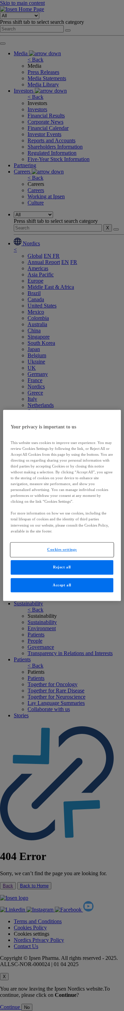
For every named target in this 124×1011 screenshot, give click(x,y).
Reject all (62, 567)
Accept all (62, 585)
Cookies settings (62, 549)
